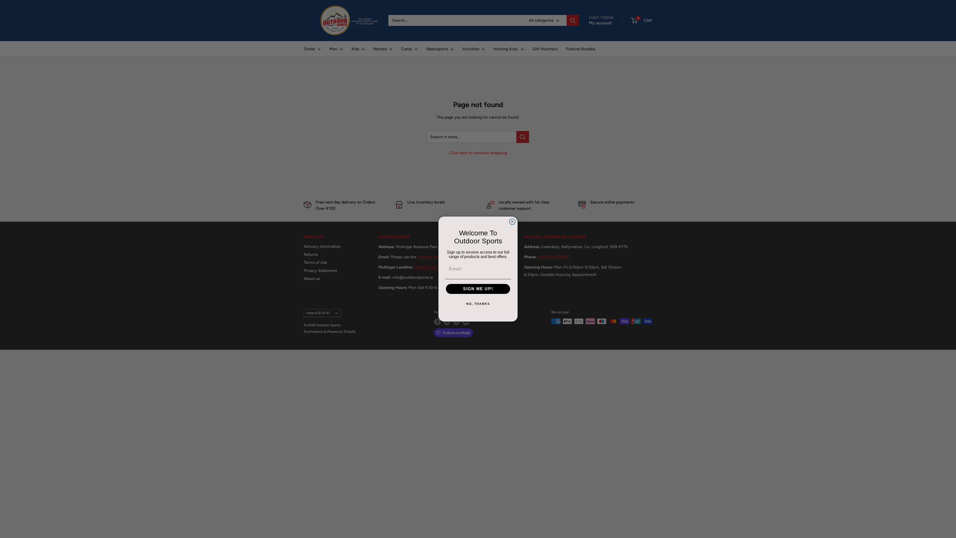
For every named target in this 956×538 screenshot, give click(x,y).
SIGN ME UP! (478, 289)
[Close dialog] (512, 222)
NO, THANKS (478, 304)
